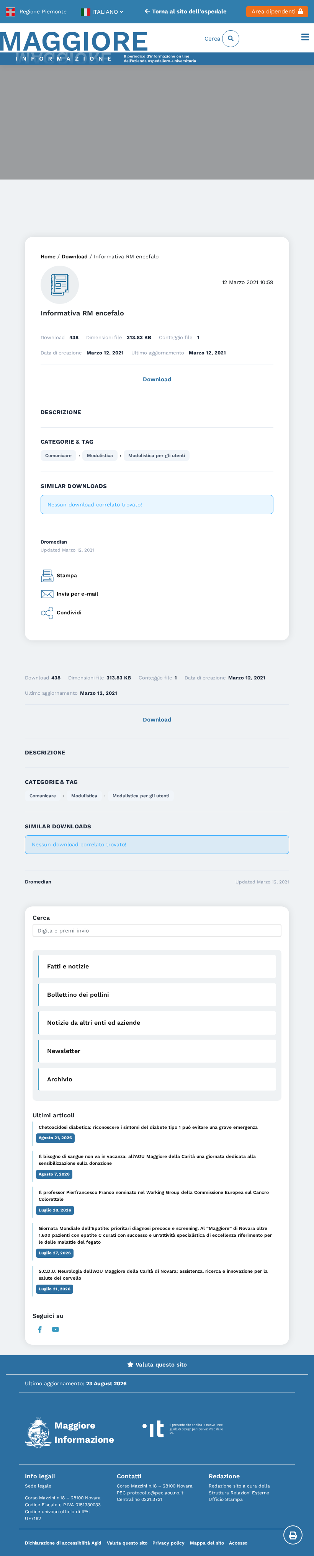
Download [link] (75, 256)
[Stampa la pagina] (293, 1535)
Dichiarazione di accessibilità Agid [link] (63, 1543)
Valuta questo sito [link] (160, 1364)
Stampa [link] (67, 575)
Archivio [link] (59, 1079)
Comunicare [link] (58, 455)
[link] (36, 11)
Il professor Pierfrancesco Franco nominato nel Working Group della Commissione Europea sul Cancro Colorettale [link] (154, 1196)
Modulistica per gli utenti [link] (156, 455)
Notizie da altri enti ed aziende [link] (93, 1022)
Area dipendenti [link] (274, 11)
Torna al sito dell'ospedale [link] (189, 11)
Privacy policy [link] (168, 1543)
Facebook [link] (40, 1329)
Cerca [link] (213, 38)
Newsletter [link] (63, 1051)
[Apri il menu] (305, 37)
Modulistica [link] (100, 455)
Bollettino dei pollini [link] (78, 994)
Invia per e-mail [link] (77, 594)
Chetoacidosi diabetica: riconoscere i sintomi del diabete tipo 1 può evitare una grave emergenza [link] (148, 1127)
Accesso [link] (238, 1543)
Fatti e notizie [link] (68, 966)
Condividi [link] (69, 612)
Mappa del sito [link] (207, 1543)
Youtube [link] (55, 1329)
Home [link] (48, 256)
